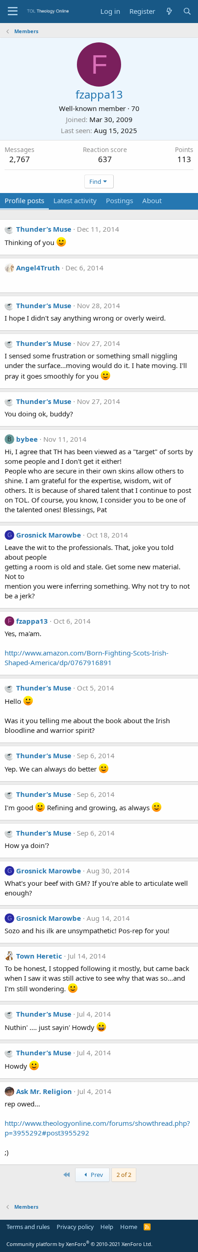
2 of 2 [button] (123, 1174)
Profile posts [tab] (24, 200)
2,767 (19, 159)
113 (184, 159)
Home (128, 1227)
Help (106, 1227)
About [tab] (152, 200)
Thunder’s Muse (43, 229)
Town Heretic (39, 955)
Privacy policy (75, 1227)
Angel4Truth (38, 267)
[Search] (187, 11)
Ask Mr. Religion (44, 1091)
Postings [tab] (119, 200)
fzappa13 (32, 621)
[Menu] (12, 11)
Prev (96, 1174)
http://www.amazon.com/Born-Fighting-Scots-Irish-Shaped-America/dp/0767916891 (87, 657)
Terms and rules (28, 1227)
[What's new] (169, 11)
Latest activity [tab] (75, 200)
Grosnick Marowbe (48, 534)
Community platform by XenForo (79, 1243)
